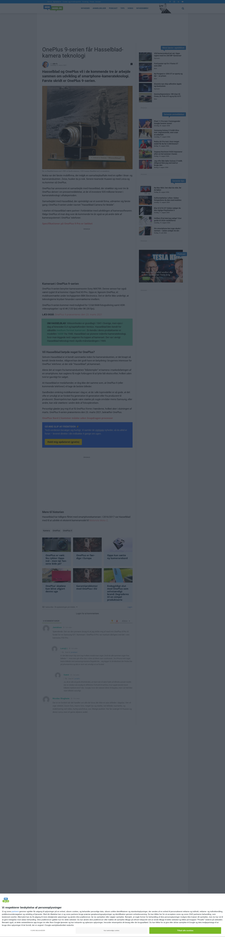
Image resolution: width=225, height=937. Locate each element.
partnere (15, 911)
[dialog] (112, 915)
